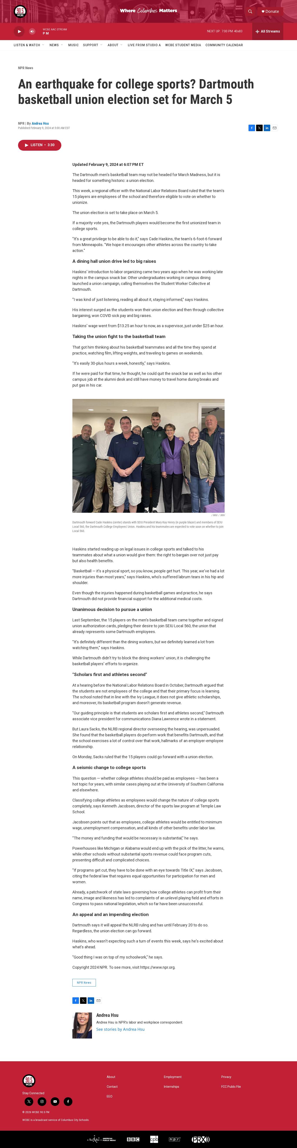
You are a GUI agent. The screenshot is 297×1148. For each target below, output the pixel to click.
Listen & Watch (27, 45)
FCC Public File (231, 1086)
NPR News (25, 68)
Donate (272, 11)
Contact (112, 1086)
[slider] (39, 31)
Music (73, 45)
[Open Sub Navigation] (43, 45)
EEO (109, 1096)
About (113, 45)
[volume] (32, 31)
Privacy (226, 1077)
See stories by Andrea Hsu (120, 1029)
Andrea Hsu (40, 123)
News (54, 45)
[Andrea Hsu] (82, 1025)
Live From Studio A (144, 45)
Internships (171, 1086)
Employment (173, 1077)
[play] (19, 31)
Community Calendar (224, 45)
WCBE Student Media (183, 45)
